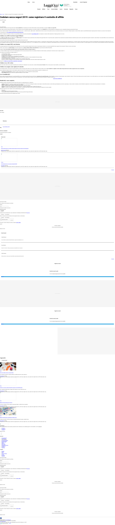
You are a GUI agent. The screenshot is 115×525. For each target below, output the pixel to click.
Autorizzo (2, 214)
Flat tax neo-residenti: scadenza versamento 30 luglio (6, 372)
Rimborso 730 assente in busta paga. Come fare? (6, 402)
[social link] (1, 121)
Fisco (48, 9)
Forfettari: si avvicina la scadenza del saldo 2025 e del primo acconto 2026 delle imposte (11, 387)
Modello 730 (48, 11)
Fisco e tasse (3, 444)
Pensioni (38, 9)
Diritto (3, 442)
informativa (28, 212)
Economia (66, 9)
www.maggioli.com (8, 519)
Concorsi (2, 211)
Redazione (4, 21)
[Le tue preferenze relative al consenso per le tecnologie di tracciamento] (5, 523)
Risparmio (71, 9)
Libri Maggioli (4, 438)
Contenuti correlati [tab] (4, 360)
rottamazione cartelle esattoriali (69, 11)
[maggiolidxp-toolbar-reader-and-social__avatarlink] (1, 22)
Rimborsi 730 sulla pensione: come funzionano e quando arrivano (8, 417)
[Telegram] (60, 266)
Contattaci (3, 429)
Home (1, 14)
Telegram (2, 276)
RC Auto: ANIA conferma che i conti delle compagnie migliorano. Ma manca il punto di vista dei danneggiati (14, 148)
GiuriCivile (3, 447)
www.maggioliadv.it (3, 521)
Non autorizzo (7, 214)
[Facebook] (55, 266)
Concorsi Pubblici (54, 9)
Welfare (43, 9)
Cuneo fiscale (59, 11)
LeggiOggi (2, 210)
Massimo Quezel (3, 150)
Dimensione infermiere (5, 445)
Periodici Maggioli (4, 441)
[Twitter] (57, 266)
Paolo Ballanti (3, 165)
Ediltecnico (3, 443)
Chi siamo (3, 428)
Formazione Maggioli (5, 440)
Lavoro (61, 9)
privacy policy (18, 222)
